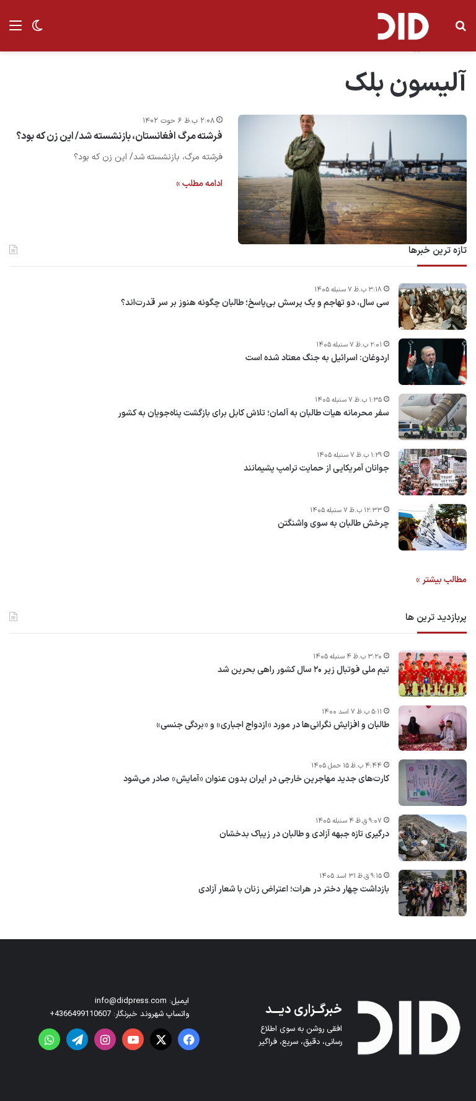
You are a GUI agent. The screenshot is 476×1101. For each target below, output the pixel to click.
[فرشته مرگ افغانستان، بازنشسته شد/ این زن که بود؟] (352, 179)
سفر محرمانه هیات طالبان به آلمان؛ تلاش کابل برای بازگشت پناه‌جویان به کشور (253, 413)
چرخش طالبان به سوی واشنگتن (333, 524)
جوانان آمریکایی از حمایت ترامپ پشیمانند (316, 468)
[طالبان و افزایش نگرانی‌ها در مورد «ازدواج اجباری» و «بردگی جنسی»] (433, 728)
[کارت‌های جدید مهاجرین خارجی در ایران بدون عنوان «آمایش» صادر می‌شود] (433, 782)
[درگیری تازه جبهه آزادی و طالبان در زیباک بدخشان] (433, 838)
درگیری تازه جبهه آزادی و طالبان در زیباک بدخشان (304, 834)
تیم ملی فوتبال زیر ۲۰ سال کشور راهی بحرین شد (303, 670)
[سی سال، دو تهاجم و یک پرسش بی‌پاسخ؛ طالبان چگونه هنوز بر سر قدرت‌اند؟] (433, 306)
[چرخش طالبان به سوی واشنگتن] (433, 527)
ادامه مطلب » (199, 183)
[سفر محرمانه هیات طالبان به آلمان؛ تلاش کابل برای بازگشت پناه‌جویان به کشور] (433, 417)
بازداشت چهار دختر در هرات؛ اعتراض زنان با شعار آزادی (293, 889)
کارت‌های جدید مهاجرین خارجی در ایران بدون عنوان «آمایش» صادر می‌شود (256, 779)
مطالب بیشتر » (441, 579)
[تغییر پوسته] (37, 31)
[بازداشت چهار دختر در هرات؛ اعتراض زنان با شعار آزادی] (433, 893)
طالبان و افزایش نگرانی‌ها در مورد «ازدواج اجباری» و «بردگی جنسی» (272, 725)
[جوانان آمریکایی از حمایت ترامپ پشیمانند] (433, 472)
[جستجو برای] (460, 31)
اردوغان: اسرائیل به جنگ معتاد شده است (317, 358)
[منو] (15, 31)
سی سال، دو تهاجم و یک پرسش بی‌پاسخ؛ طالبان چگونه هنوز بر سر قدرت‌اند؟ (255, 303)
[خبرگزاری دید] (403, 26)
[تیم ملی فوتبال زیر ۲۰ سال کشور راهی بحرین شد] (433, 673)
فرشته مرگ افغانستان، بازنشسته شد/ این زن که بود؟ (119, 136)
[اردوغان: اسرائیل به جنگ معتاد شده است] (433, 361)
